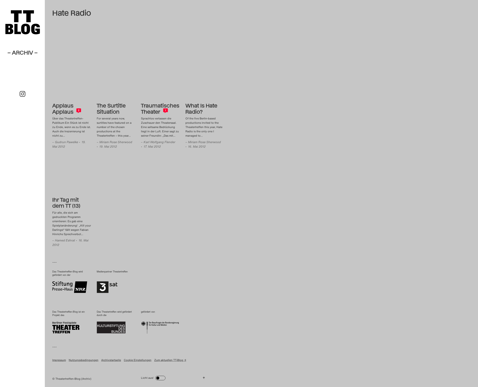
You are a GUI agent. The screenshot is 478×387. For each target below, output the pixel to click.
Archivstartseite (111, 360)
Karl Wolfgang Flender (159, 142)
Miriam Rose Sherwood (115, 142)
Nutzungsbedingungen (83, 360)
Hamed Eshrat (65, 240)
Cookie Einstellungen (137, 360)
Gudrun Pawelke (66, 142)
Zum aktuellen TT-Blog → (170, 360)
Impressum (59, 360)
